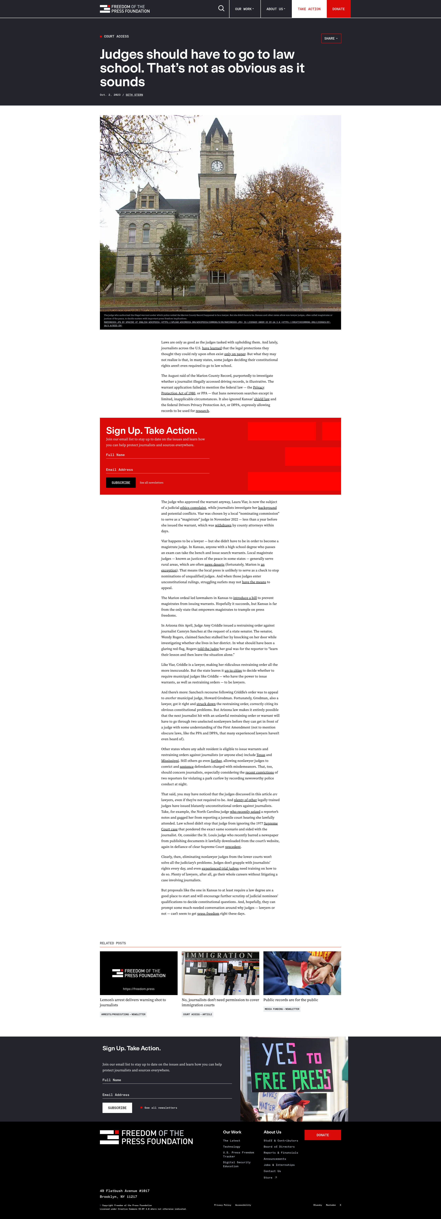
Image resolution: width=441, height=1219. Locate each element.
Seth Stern (134, 94)
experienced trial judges (220, 868)
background (267, 507)
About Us (274, 9)
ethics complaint (193, 507)
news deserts (214, 564)
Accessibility (243, 1205)
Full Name (115, 455)
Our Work (243, 9)
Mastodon (331, 1205)
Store (268, 1177)
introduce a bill (245, 597)
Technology (231, 1146)
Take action (309, 9)
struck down (206, 703)
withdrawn (223, 525)
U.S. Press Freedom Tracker (238, 1154)
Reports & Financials (281, 1152)
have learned (212, 348)
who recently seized (245, 811)
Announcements (275, 1158)
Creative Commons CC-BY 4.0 (133, 1209)
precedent (233, 846)
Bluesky (318, 1205)
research (202, 410)
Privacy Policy (222, 1205)
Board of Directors (279, 1146)
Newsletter (138, 1014)
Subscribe (121, 483)
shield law (262, 399)
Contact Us (272, 1171)
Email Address (119, 469)
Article (207, 1014)
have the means (254, 582)
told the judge (208, 648)
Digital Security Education (237, 1164)
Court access (116, 36)
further (216, 760)
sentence (187, 766)
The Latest (231, 1140)
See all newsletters (151, 482)
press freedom (208, 913)
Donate (338, 9)
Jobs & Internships (279, 1165)
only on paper (234, 353)
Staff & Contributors (281, 1140)
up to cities (233, 670)
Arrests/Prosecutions (115, 1014)
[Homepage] (125, 9)
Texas (261, 754)
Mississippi (170, 760)
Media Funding (274, 1009)
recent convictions (259, 772)
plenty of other (245, 799)
